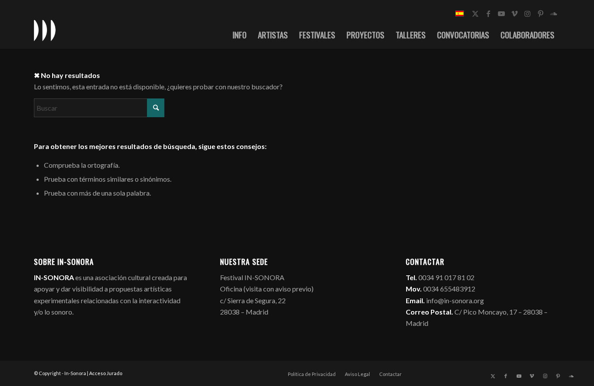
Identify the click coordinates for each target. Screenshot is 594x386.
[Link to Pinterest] (540, 13)
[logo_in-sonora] (45, 30)
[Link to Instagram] (527, 13)
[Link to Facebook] (488, 13)
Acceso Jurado (105, 373)
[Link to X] (475, 13)
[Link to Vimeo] (514, 13)
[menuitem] (239, 34)
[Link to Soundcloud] (553, 13)
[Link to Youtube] (501, 13)
